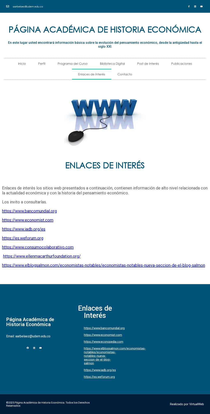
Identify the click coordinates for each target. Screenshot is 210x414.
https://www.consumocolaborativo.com (38, 247)
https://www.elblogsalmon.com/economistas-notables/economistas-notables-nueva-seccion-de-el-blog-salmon (103, 265)
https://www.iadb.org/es (23, 229)
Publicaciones (181, 63)
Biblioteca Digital (112, 63)
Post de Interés (148, 63)
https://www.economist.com (27, 220)
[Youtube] (201, 6)
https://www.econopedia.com (103, 342)
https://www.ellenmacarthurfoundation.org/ (42, 256)
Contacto (125, 74)
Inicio (22, 63)
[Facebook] (27, 348)
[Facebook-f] (189, 6)
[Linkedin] (195, 6)
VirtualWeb (196, 404)
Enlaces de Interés (91, 74)
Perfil (41, 63)
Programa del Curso (73, 63)
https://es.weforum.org (22, 238)
